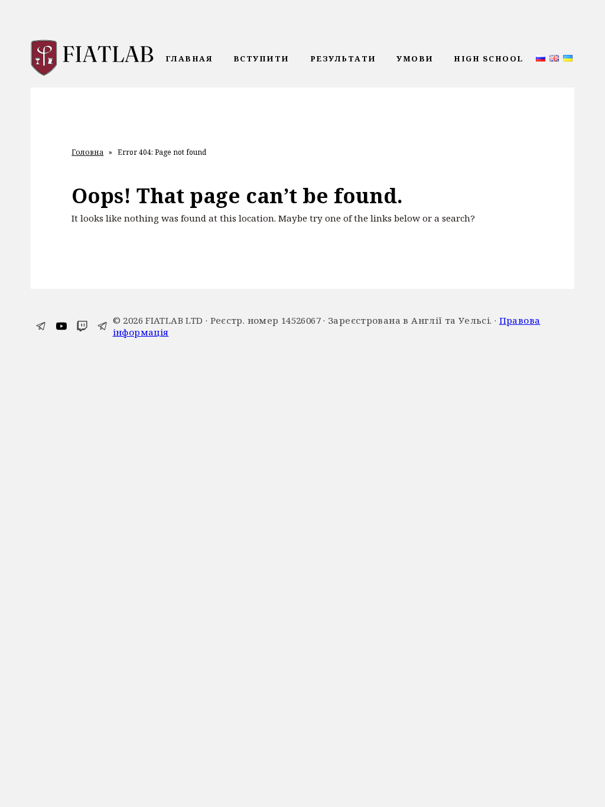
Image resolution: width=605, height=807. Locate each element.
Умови (415, 58)
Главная (189, 58)
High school (488, 58)
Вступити (261, 58)
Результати (343, 58)
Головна (87, 152)
